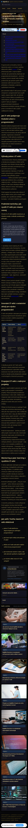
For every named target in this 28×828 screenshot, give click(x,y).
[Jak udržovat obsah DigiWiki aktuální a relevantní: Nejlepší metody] (14, 620)
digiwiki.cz (6, 1)
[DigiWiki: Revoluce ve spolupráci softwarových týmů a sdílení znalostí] (14, 646)
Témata (14, 8)
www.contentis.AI (5, 820)
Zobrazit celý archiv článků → (20, 606)
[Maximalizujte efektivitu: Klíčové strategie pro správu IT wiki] (14, 671)
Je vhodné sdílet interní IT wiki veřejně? (12, 560)
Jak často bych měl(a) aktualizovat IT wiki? (14, 539)
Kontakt (20, 8)
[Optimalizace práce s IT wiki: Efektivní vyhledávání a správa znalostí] (14, 773)
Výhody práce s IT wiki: (11, 40)
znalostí (14, 69)
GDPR (12, 820)
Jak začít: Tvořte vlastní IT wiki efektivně (15, 54)
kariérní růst (14, 296)
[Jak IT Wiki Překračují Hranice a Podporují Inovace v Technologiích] (14, 798)
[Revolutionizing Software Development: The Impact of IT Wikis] (14, 747)
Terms (16, 820)
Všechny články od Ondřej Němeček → (14, 578)
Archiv (8, 8)
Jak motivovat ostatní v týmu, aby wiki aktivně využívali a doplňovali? (14, 553)
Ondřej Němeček (11, 569)
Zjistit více (7, 239)
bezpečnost (10, 277)
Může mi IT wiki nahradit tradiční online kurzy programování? (13, 546)
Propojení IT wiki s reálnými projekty (14, 49)
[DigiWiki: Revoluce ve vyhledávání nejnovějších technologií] (14, 722)
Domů (3, 8)
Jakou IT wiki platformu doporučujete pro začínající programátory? (11, 531)
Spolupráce (4, 177)
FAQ (6, 60)
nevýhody (23, 324)
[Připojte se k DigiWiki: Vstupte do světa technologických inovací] (14, 696)
